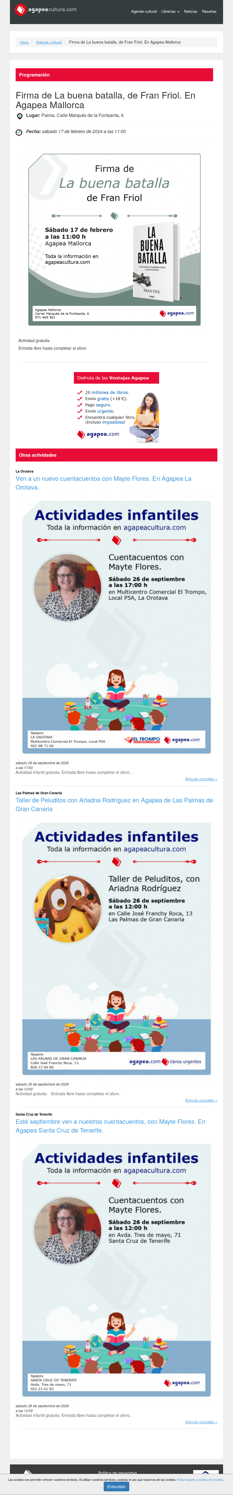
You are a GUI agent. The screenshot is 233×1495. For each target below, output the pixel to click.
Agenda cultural (144, 11)
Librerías (169, 11)
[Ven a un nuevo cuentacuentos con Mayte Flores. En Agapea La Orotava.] (116, 627)
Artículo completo (199, 778)
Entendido (116, 1486)
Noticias (190, 11)
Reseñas (209, 11)
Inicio (24, 42)
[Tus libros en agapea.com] (116, 407)
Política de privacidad (117, 1473)
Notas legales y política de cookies (200, 1479)
